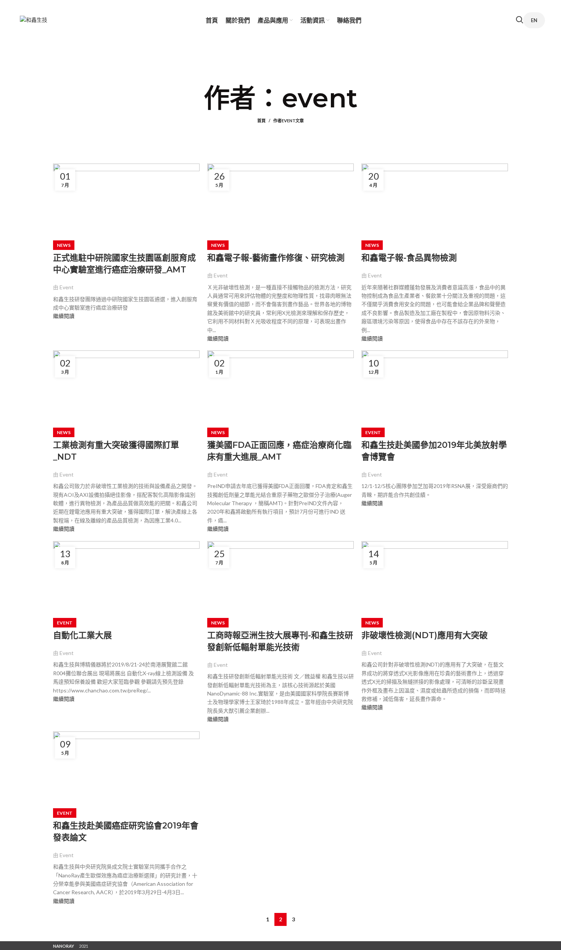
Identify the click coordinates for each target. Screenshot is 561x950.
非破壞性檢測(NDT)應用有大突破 (424, 635)
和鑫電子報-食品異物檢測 (409, 258)
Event (373, 432)
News (64, 245)
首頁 (261, 120)
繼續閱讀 (63, 316)
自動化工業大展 (82, 635)
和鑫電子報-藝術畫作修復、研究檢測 (276, 258)
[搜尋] (519, 21)
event (320, 98)
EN (534, 20)
